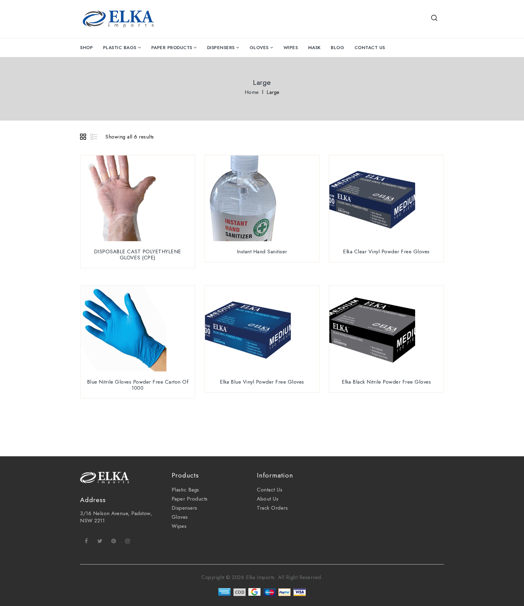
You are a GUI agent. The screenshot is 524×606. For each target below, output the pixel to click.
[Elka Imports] (119, 18)
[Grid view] (84, 138)
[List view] (94, 138)
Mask (314, 47)
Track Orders (272, 507)
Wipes (291, 47)
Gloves (259, 47)
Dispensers (221, 47)
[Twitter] (100, 541)
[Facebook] (86, 541)
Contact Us (369, 47)
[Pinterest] (113, 541)
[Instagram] (127, 541)
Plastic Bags (119, 47)
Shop (86, 47)
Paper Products (171, 47)
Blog (337, 47)
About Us (267, 498)
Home (252, 92)
